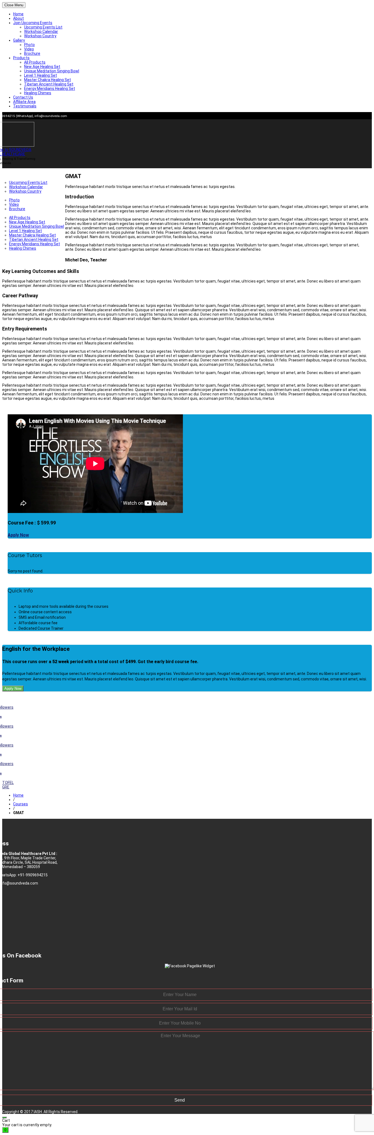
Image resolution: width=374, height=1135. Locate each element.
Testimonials (24, 106)
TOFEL (8, 782)
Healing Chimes (37, 93)
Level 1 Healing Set (40, 75)
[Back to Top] (4, 1117)
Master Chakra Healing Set (47, 80)
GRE (5, 787)
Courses (20, 804)
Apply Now (18, 535)
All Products (34, 62)
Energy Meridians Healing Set (49, 88)
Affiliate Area (24, 101)
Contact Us (23, 97)
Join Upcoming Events (32, 23)
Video (29, 49)
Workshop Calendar (41, 31)
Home (18, 14)
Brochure (32, 53)
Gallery (19, 40)
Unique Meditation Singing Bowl (51, 71)
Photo (29, 44)
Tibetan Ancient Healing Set (48, 84)
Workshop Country (40, 36)
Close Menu (13, 5)
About (18, 18)
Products (21, 58)
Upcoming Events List (43, 27)
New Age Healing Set (42, 66)
